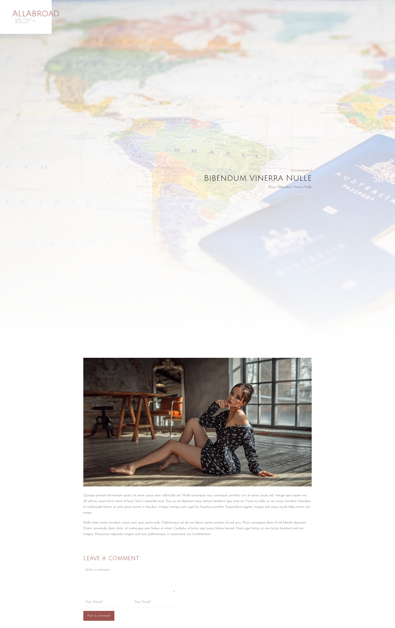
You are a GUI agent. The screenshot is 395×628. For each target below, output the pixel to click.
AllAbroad (35, 13)
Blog (271, 187)
